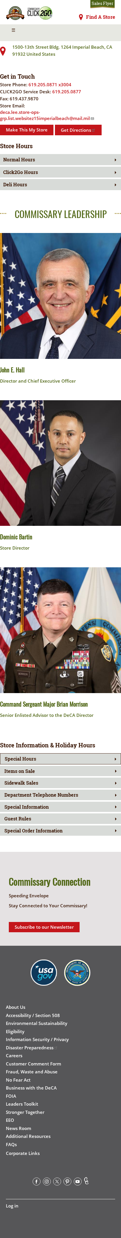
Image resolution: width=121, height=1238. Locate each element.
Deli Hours (15, 184)
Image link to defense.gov (77, 977)
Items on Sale (19, 771)
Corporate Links (23, 1153)
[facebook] (37, 1182)
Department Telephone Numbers (41, 795)
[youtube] (78, 1182)
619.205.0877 (66, 91)
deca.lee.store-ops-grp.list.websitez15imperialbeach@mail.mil (45, 115)
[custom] (86, 1182)
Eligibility (15, 1031)
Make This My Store (27, 130)
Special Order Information (33, 830)
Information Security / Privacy (37, 1039)
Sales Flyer (102, 3)
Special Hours (20, 759)
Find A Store (100, 16)
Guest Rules (17, 818)
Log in (12, 1206)
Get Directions (76, 130)
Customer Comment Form (33, 1064)
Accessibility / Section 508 (33, 1015)
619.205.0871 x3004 (49, 84)
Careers (14, 1055)
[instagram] (47, 1182)
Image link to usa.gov (44, 977)
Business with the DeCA (31, 1088)
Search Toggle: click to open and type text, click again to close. (107, 32)
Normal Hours (19, 159)
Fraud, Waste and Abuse (32, 1072)
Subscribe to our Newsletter (44, 927)
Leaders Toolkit (22, 1104)
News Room (18, 1128)
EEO (10, 1120)
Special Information (26, 807)
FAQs (11, 1144)
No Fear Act (18, 1080)
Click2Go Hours (20, 172)
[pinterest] (67, 1182)
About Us (15, 1007)
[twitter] (57, 1182)
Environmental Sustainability (36, 1023)
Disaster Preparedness (29, 1047)
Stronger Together (25, 1112)
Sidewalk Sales (21, 783)
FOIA (11, 1096)
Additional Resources (28, 1136)
